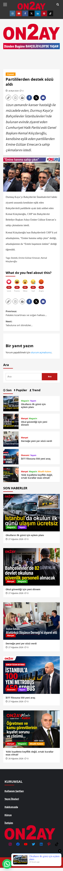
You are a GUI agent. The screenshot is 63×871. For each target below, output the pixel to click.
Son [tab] (8, 390)
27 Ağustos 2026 (15, 539)
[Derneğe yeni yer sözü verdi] (11, 439)
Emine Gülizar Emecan (29, 258)
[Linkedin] (38, 13)
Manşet (24, 418)
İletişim (9, 823)
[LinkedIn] (41, 844)
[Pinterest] (44, 13)
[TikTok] (57, 844)
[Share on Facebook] (29, 97)
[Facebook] (25, 13)
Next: (19, 323)
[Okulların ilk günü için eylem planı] (11, 403)
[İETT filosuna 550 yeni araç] (11, 456)
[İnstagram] (12, 13)
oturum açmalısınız (41, 352)
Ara (6, 365)
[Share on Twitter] (36, 97)
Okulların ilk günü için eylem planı (33, 406)
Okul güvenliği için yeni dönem (34, 423)
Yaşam (33, 401)
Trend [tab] (35, 390)
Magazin (25, 401)
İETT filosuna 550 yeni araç (36, 458)
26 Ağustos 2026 (15, 758)
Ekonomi (25, 455)
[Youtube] (19, 13)
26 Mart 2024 (13, 91)
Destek (14, 258)
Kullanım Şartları (14, 791)
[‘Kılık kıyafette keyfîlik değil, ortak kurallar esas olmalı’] (11, 474)
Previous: (26, 313)
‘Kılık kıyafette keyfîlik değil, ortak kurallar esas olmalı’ (37, 476)
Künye (8, 815)
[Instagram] (10, 844)
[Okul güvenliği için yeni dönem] (11, 421)
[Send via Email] (43, 97)
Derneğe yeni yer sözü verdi (36, 440)
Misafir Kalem (44, 471)
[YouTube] (26, 844)
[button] (6, 4)
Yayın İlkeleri (12, 799)
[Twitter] (31, 13)
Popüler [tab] (21, 390)
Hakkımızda (11, 807)
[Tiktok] (50, 13)
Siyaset (10, 74)
